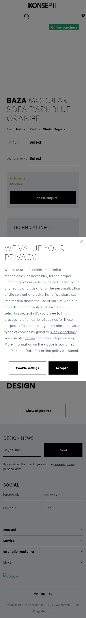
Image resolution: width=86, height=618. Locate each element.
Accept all (29, 313)
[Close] (81, 241)
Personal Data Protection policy (36, 350)
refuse (30, 338)
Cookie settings (63, 332)
